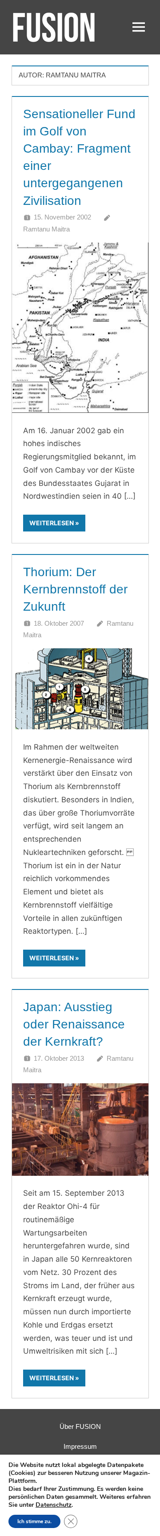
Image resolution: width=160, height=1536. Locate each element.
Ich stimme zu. (34, 1521)
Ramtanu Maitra (46, 229)
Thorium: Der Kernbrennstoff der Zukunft (75, 589)
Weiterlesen (51, 523)
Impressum (80, 1446)
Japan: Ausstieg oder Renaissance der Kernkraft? (74, 1024)
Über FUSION (80, 1426)
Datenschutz (54, 1505)
